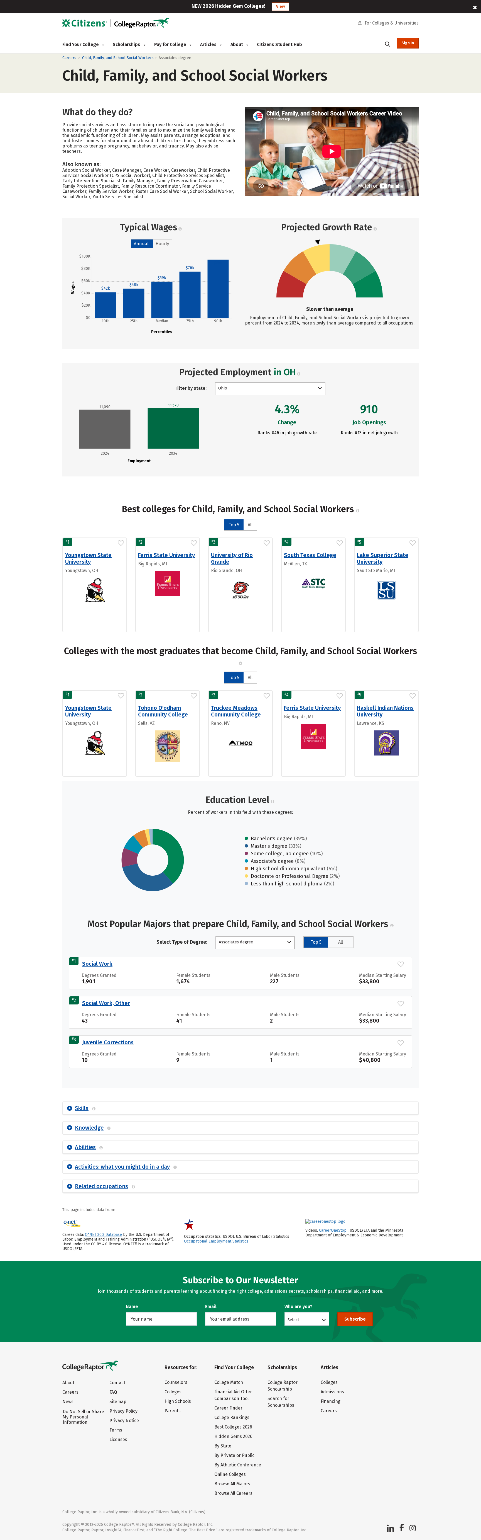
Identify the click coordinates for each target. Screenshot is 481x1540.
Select (293, 1319)
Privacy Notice (124, 1420)
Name (132, 1306)
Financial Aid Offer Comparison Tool (233, 1395)
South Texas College (310, 555)
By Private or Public (234, 1455)
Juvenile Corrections (108, 1042)
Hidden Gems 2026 (233, 1436)
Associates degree (236, 942)
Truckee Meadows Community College (236, 711)
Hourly (162, 243)
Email (211, 1306)
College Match (228, 1382)
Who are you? (298, 1306)
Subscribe (355, 1319)
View (280, 6)
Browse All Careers (233, 1493)
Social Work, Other (106, 1003)
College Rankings (231, 1417)
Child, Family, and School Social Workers (118, 57)
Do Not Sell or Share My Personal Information (83, 1417)
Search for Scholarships (281, 1402)
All (250, 524)
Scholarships (127, 44)
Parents (173, 1410)
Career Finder (228, 1408)
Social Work (97, 963)
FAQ (113, 1392)
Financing (330, 1401)
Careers (69, 57)
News (67, 1401)
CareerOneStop (333, 1230)
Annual (141, 243)
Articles (209, 44)
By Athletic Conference (237, 1465)
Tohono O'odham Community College (163, 711)
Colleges (173, 1391)
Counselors (176, 1382)
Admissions (332, 1391)
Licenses (118, 1439)
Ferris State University (166, 555)
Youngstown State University (88, 558)
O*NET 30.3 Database (103, 1234)
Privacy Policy (123, 1411)
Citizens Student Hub (279, 44)
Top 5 (234, 524)
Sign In (407, 43)
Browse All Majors (232, 1483)
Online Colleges (230, 1474)
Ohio (222, 388)
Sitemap (117, 1401)
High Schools (178, 1401)
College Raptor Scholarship (283, 1386)
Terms (115, 1430)
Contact (117, 1382)
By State (222, 1446)
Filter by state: (191, 388)
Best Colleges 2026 (233, 1427)
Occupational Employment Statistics (216, 1241)
